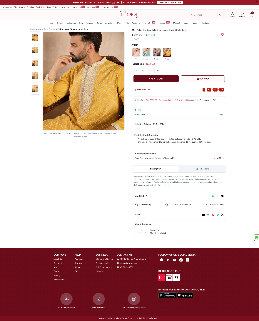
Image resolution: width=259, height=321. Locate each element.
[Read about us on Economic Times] (161, 277)
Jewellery (109, 23)
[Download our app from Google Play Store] (167, 294)
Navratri (149, 22)
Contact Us (7, 7)
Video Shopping (109, 7)
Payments (79, 259)
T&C (222, 114)
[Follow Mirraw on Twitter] (168, 259)
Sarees (60, 23)
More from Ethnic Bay (159, 233)
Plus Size (205, 23)
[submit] (220, 14)
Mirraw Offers (60, 279)
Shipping (78, 263)
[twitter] (222, 214)
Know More (219, 158)
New (52, 23)
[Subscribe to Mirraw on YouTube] (175, 259)
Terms (56, 271)
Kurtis (99, 23)
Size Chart (150, 64)
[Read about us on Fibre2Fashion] (176, 277)
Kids (127, 23)
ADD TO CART (157, 79)
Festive (164, 22)
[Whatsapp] (162, 259)
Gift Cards (93, 7)
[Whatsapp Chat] (256, 237)
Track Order (40, 7)
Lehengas (71, 23)
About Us (58, 259)
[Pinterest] (213, 214)
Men (119, 23)
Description (155, 169)
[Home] (129, 14)
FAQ (76, 271)
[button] (35, 37)
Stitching (30, 7)
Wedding (136, 23)
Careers (99, 271)
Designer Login (102, 263)
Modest (176, 23)
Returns (78, 267)
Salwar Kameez (86, 23)
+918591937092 (127, 267)
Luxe (186, 23)
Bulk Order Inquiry (76, 7)
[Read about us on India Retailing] (169, 277)
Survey (62, 7)
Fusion (194, 23)
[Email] (222, 196)
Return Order (52, 7)
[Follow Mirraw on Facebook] (188, 259)
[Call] (217, 196)
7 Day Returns (19, 7)
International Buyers (104, 259)
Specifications (202, 169)
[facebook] (217, 214)
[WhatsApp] (213, 196)
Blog (55, 267)
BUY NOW (204, 79)
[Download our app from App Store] (185, 294)
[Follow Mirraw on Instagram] (181, 259)
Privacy (57, 275)
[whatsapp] (208, 214)
